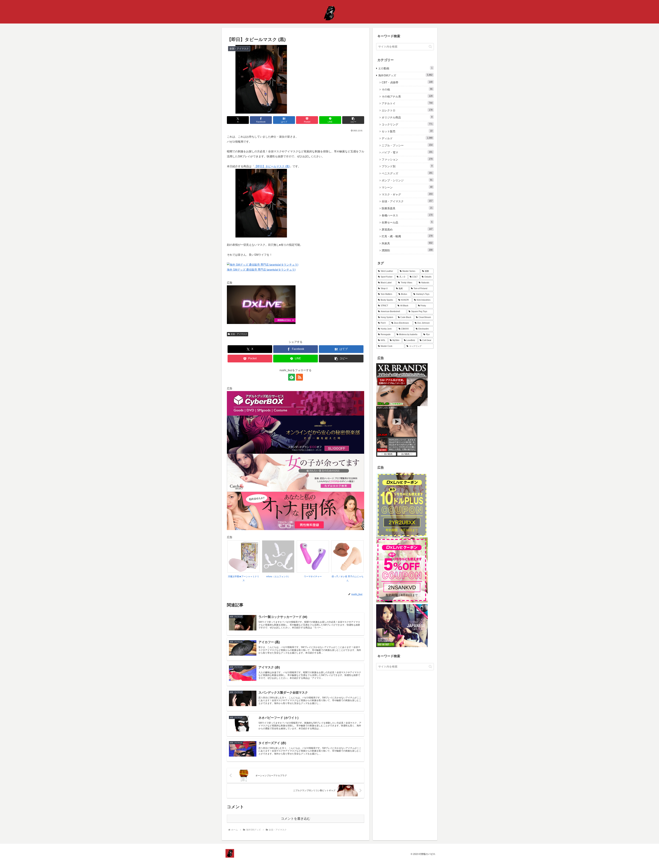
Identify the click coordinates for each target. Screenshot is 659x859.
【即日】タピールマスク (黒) (272, 166)
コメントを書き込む (295, 818)
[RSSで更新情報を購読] (299, 377)
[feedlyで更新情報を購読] (291, 377)
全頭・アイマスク (239, 334)
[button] (353, 120)
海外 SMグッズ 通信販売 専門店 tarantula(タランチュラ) (261, 269)
